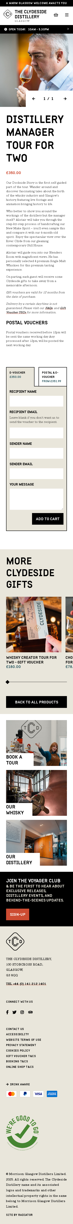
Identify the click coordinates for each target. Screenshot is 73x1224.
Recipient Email (24, 411)
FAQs (49, 308)
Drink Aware (20, 1084)
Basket (56, 15)
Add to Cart (48, 519)
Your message (22, 484)
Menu (67, 15)
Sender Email (21, 464)
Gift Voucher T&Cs (21, 1056)
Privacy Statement (21, 1045)
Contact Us (15, 1029)
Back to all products (36, 702)
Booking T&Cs (17, 1061)
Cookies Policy (18, 1050)
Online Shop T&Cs (20, 1067)
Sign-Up (17, 914)
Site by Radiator (19, 1215)
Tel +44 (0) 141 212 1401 (26, 984)
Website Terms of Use (23, 1040)
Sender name (21, 443)
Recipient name (23, 391)
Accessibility (17, 1034)
